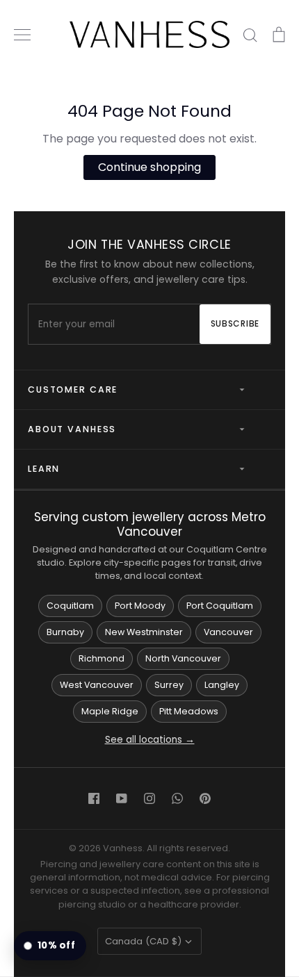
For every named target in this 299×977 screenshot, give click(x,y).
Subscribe (235, 323)
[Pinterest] (205, 798)
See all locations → (150, 739)
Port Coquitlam (219, 605)
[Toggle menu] (22, 34)
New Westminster (144, 632)
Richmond (101, 658)
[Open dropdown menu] (236, 389)
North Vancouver (183, 658)
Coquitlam (70, 605)
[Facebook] (94, 798)
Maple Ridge (109, 711)
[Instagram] (149, 798)
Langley (221, 685)
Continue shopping (149, 167)
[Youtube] (122, 798)
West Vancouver (97, 685)
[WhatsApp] (177, 798)
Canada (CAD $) (143, 941)
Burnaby (65, 632)
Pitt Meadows (188, 711)
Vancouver (228, 632)
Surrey (169, 685)
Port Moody (140, 605)
